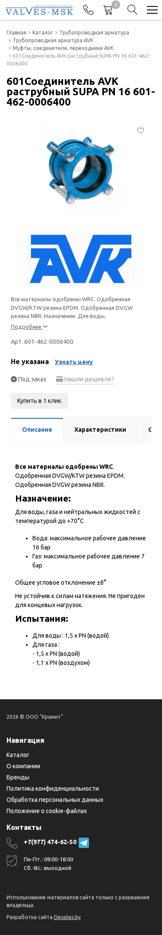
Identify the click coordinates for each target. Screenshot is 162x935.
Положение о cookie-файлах (46, 810)
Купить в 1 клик (39, 400)
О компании (23, 766)
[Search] (132, 10)
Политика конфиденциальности (52, 788)
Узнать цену (74, 361)
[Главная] (39, 10)
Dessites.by (67, 917)
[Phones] (88, 10)
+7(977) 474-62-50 (50, 841)
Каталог (17, 754)
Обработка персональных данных (54, 799)
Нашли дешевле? (88, 379)
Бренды (17, 777)
